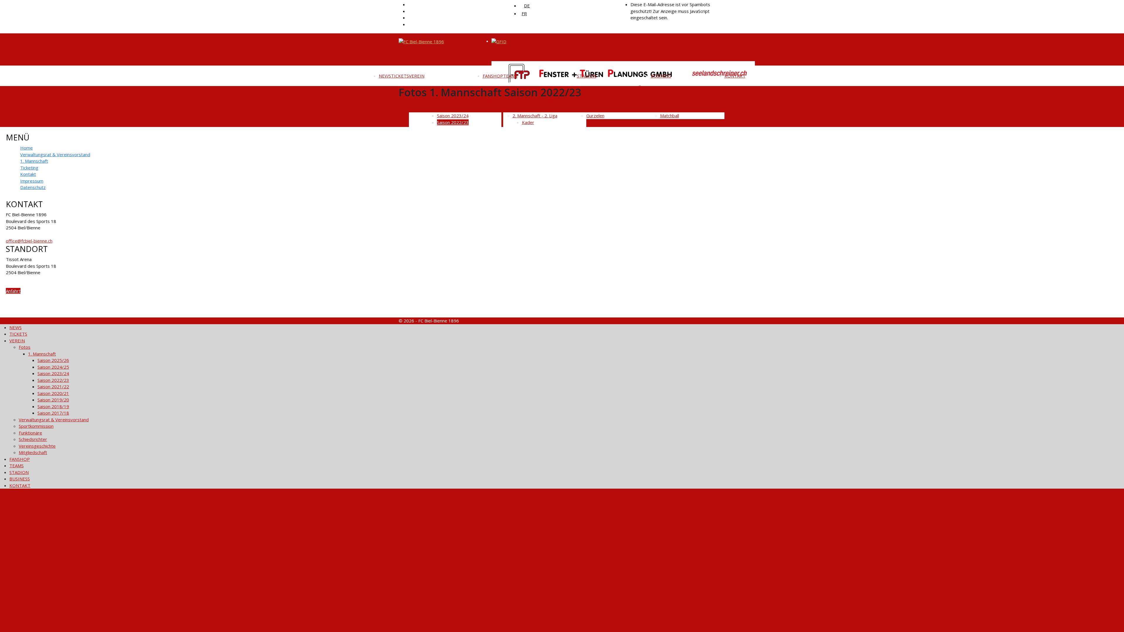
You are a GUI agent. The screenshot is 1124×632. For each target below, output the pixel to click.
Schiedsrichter (33, 439)
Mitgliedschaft (33, 452)
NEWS (385, 76)
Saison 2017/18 (53, 413)
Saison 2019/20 (53, 400)
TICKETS (400, 76)
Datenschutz (33, 187)
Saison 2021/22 (53, 386)
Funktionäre (30, 433)
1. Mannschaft (34, 161)
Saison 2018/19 (53, 406)
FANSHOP (493, 76)
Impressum (31, 181)
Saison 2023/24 (53, 373)
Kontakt (28, 174)
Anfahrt (13, 291)
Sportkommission (36, 426)
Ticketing (29, 168)
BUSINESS (661, 76)
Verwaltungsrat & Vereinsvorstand (55, 154)
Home (26, 148)
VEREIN (416, 76)
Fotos (24, 347)
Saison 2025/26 (53, 360)
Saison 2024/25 (53, 367)
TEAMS (510, 76)
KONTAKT (735, 76)
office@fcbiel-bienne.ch (29, 241)
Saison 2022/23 (53, 380)
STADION (586, 76)
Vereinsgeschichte (37, 446)
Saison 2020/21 (53, 393)
